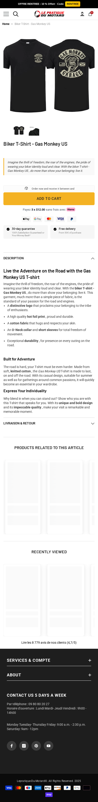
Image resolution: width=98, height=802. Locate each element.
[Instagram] (24, 746)
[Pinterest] (36, 746)
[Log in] (82, 14)
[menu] (6, 14)
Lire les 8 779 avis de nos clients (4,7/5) (49, 642)
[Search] (15, 14)
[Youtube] (48, 746)
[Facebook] (11, 746)
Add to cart (49, 198)
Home (5, 24)
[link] (23, 509)
